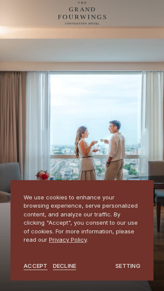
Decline (65, 265)
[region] (82, 230)
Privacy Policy (68, 239)
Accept (36, 265)
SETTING (127, 265)
